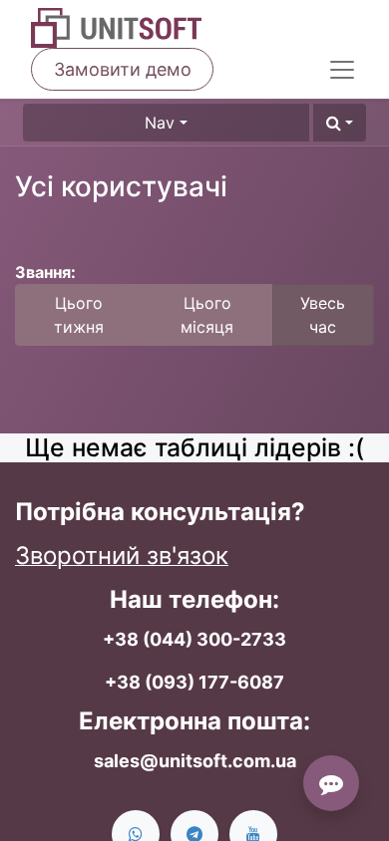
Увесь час (322, 315)
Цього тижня (79, 315)
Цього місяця (207, 315)
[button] (339, 122)
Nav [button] (160, 123)
